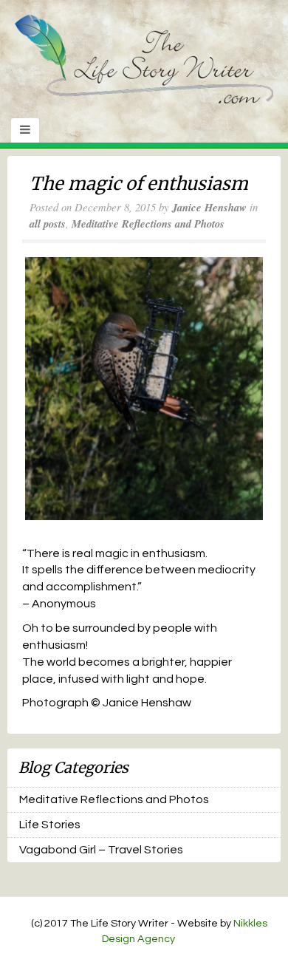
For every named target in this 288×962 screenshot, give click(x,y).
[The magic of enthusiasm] (144, 388)
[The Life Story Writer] (144, 58)
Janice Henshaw (209, 207)
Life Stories (49, 824)
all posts (48, 223)
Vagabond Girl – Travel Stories (101, 850)
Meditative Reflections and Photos (148, 223)
